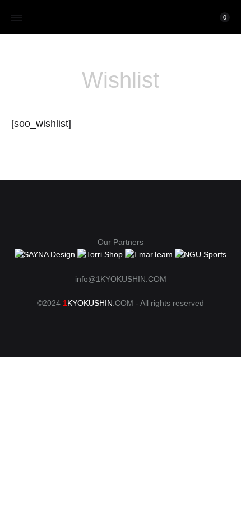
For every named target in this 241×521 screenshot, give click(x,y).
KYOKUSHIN (90, 303)
